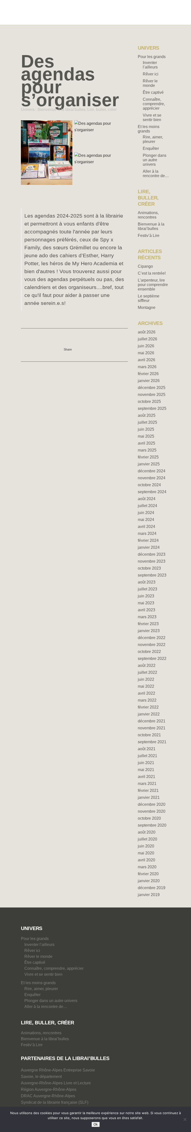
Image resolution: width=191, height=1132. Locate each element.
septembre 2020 (152, 825)
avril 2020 (146, 860)
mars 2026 (147, 367)
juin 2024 (146, 513)
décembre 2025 (151, 388)
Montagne (146, 307)
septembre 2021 (152, 742)
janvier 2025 (149, 464)
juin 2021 (146, 763)
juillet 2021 (147, 756)
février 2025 (148, 457)
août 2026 (146, 332)
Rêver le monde (150, 83)
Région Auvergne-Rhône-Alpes (48, 1089)
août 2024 (146, 499)
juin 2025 (146, 429)
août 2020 (146, 832)
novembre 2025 (151, 394)
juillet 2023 (147, 589)
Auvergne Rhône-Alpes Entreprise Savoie (58, 1070)
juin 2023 (146, 596)
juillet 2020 (147, 839)
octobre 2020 (149, 818)
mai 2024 (146, 519)
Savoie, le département (41, 1076)
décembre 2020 (151, 804)
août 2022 (146, 665)
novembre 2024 (151, 478)
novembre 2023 (151, 561)
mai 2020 (146, 853)
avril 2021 (146, 777)
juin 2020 (146, 846)
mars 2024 (147, 533)
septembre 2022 (152, 658)
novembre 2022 (151, 645)
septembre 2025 (152, 408)
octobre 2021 (149, 735)
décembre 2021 (151, 721)
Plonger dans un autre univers (154, 159)
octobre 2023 (149, 568)
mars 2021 (147, 783)
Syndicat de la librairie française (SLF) (54, 1102)
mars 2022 (147, 700)
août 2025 (146, 415)
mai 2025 (146, 436)
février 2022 (148, 707)
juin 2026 (146, 346)
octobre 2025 (149, 401)
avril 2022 (146, 693)
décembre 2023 (151, 554)
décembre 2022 (151, 638)
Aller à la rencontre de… (156, 173)
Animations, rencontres (148, 215)
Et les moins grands (148, 129)
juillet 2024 (147, 506)
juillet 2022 (147, 672)
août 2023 (146, 582)
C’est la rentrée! (152, 273)
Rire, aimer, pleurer (153, 139)
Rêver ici (150, 74)
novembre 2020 (151, 811)
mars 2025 (147, 450)
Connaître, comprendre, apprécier (154, 103)
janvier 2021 (149, 797)
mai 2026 (146, 353)
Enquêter (151, 148)
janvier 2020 (149, 881)
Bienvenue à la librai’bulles (151, 226)
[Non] (184, 1119)
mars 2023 (147, 617)
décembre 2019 (151, 888)
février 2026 (148, 374)
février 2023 (148, 624)
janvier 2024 (149, 547)
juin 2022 (146, 679)
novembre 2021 (151, 728)
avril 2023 (146, 610)
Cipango (145, 266)
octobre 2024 (149, 485)
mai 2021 (146, 770)
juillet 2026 (147, 339)
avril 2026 (146, 360)
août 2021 (146, 749)
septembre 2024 (152, 492)
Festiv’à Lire (148, 235)
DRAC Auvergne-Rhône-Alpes (48, 1096)
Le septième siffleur (148, 298)
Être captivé (153, 92)
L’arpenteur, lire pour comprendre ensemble (153, 284)
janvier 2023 (149, 631)
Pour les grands (152, 57)
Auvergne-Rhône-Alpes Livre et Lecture (56, 1083)
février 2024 (148, 540)
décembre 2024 (151, 471)
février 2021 (148, 790)
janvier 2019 (149, 895)
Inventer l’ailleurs (150, 65)
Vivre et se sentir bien (152, 117)
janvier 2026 (149, 381)
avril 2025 (146, 443)
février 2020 (148, 874)
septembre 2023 (152, 575)
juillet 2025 (147, 422)
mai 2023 (146, 603)
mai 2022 (146, 686)
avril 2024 (146, 526)
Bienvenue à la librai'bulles (61, 109)
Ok (96, 1124)
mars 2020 (147, 867)
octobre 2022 (149, 651)
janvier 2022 (149, 714)
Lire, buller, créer (102, 109)
